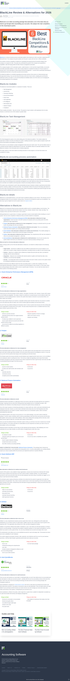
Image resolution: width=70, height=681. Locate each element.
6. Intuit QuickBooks (6, 557)
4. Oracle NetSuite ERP (7, 454)
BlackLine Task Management (60, 25)
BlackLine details (58, 30)
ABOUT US (9, 667)
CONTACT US (17, 667)
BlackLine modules (58, 23)
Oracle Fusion (4, 286)
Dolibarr (2, 514)
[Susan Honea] (1, 17)
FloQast (2, 343)
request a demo (28, 200)
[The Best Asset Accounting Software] (42, 622)
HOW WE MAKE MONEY (42, 667)
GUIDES (3, 667)
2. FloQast (3, 330)
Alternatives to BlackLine (60, 32)
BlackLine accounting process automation (61, 28)
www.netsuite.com (4, 465)
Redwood (3, 394)
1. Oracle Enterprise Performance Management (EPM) (16, 272)
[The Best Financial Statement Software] (25, 622)
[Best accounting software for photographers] (9, 622)
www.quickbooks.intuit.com (6, 570)
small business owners (19, 584)
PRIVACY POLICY (31, 667)
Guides (66, 3)
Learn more (58, 8)
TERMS (23, 667)
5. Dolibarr (3, 501)
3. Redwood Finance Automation (10, 380)
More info (42, 679)
